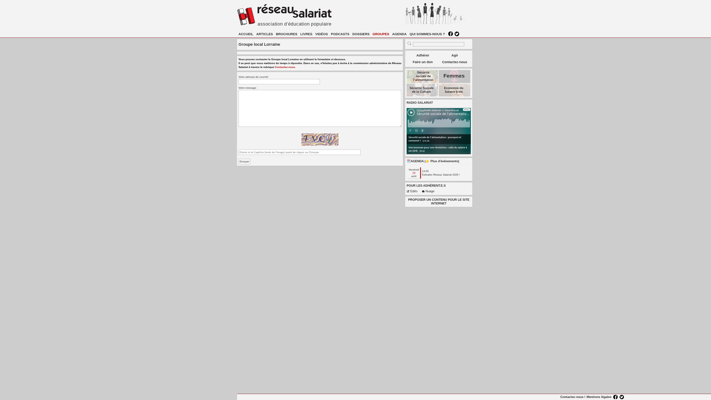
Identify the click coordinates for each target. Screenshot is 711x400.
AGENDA (399, 34)
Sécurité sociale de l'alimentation (423, 76)
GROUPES (381, 34)
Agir (454, 55)
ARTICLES (264, 34)
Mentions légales (599, 397)
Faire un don (423, 62)
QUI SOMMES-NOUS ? (427, 34)
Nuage (429, 191)
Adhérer (422, 55)
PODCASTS (340, 34)
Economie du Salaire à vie (453, 90)
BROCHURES (286, 34)
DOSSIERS (361, 34)
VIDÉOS (321, 34)
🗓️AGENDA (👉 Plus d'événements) (433, 161)
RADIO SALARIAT (420, 102)
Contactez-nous (454, 62)
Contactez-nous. (285, 67)
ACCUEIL (245, 34)
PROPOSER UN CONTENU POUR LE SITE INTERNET (438, 201)
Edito (413, 191)
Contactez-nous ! (572, 397)
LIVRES (306, 34)
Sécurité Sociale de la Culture (421, 90)
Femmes (454, 76)
